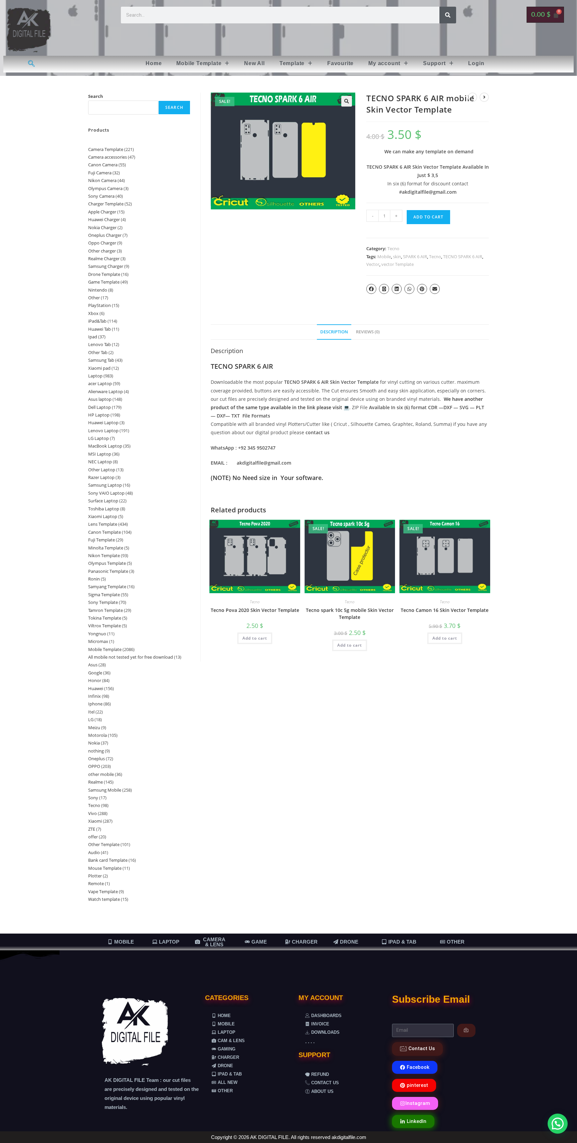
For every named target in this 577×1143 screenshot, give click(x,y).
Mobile (384, 257)
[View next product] (484, 97)
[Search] (447, 15)
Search (95, 96)
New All (254, 63)
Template (292, 63)
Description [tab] (334, 332)
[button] (203, 63)
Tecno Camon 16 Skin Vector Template (445, 610)
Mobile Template (198, 63)
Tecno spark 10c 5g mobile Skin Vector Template (350, 613)
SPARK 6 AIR (415, 257)
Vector (372, 264)
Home (154, 63)
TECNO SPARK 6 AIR (462, 257)
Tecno (393, 249)
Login (476, 63)
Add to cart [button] (254, 638)
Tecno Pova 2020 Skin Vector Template (255, 610)
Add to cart (428, 217)
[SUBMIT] (466, 1030)
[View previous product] (472, 97)
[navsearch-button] (31, 64)
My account (384, 63)
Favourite (340, 63)
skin (397, 257)
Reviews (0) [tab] (368, 332)
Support (434, 63)
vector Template (397, 264)
